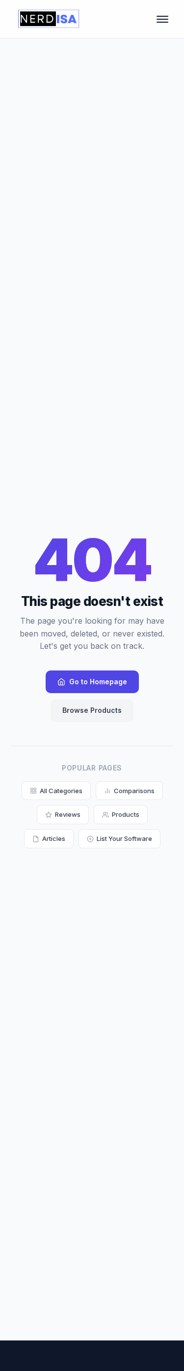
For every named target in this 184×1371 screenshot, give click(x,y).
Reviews (67, 814)
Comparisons (134, 791)
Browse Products (92, 710)
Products (125, 814)
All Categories (61, 791)
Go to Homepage (98, 681)
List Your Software (124, 838)
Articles (53, 838)
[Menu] (162, 19)
